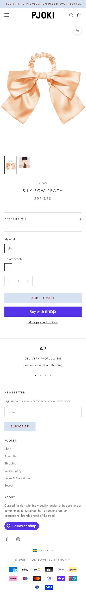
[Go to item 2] (25, 162)
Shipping (10, 463)
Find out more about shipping (43, 365)
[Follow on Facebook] (6, 539)
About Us (10, 456)
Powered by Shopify (54, 559)
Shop (7, 449)
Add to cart (43, 298)
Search (8, 485)
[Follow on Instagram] (18, 539)
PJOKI (43, 183)
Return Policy (12, 471)
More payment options (43, 322)
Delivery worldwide (43, 359)
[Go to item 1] (10, 165)
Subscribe (20, 426)
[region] (43, 357)
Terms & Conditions (17, 478)
